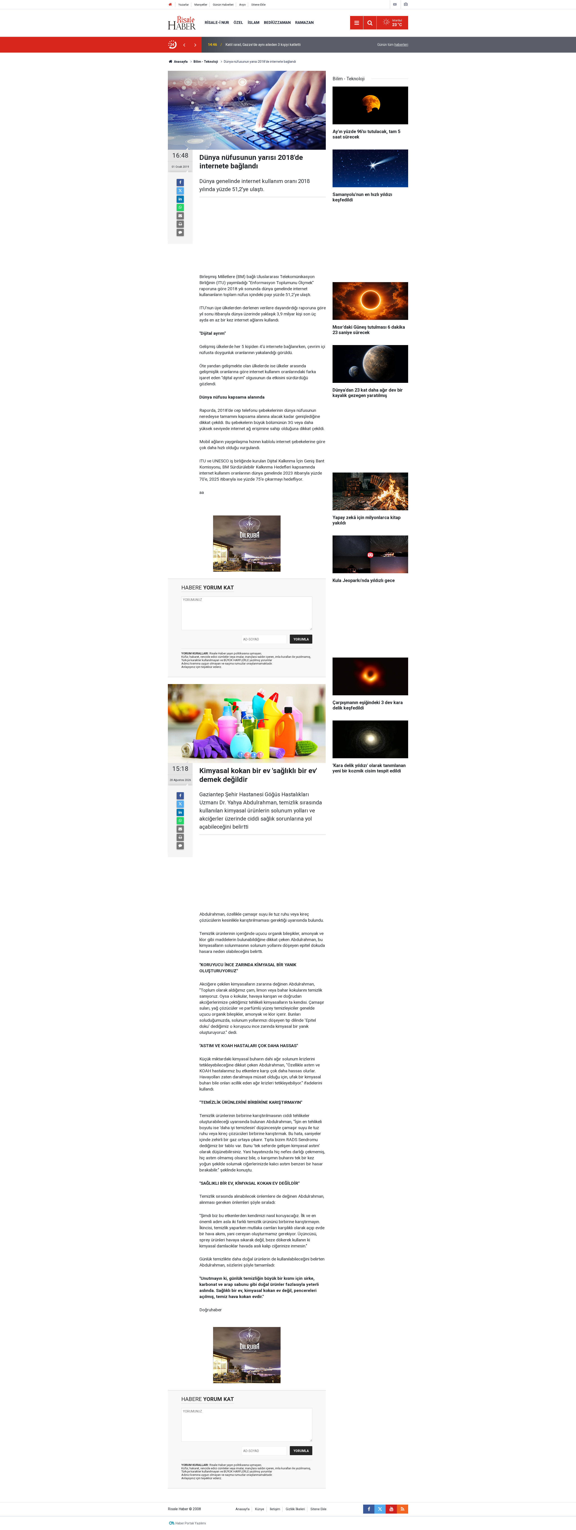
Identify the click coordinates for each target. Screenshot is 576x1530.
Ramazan (304, 22)
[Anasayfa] (170, 4)
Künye (259, 1509)
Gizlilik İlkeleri (295, 1509)
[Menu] (357, 23)
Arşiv (242, 4)
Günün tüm (392, 44)
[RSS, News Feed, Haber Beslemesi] (402, 1509)
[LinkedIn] (180, 199)
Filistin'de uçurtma (239, 44)
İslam (253, 22)
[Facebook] (180, 182)
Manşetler (200, 4)
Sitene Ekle (258, 4)
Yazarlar (183, 4)
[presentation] (184, 44)
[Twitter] (180, 190)
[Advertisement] (146, 131)
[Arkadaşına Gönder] (180, 215)
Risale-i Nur (217, 22)
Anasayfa (243, 1509)
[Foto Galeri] (405, 4)
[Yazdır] (180, 224)
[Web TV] (394, 4)
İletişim (275, 1509)
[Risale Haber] (182, 22)
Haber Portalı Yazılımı (191, 1523)
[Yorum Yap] (180, 232)
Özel (238, 22)
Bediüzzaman (277, 22)
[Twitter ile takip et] (380, 1509)
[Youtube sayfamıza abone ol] (391, 1509)
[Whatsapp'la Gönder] (180, 207)
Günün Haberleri (223, 4)
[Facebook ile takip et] (368, 1509)
